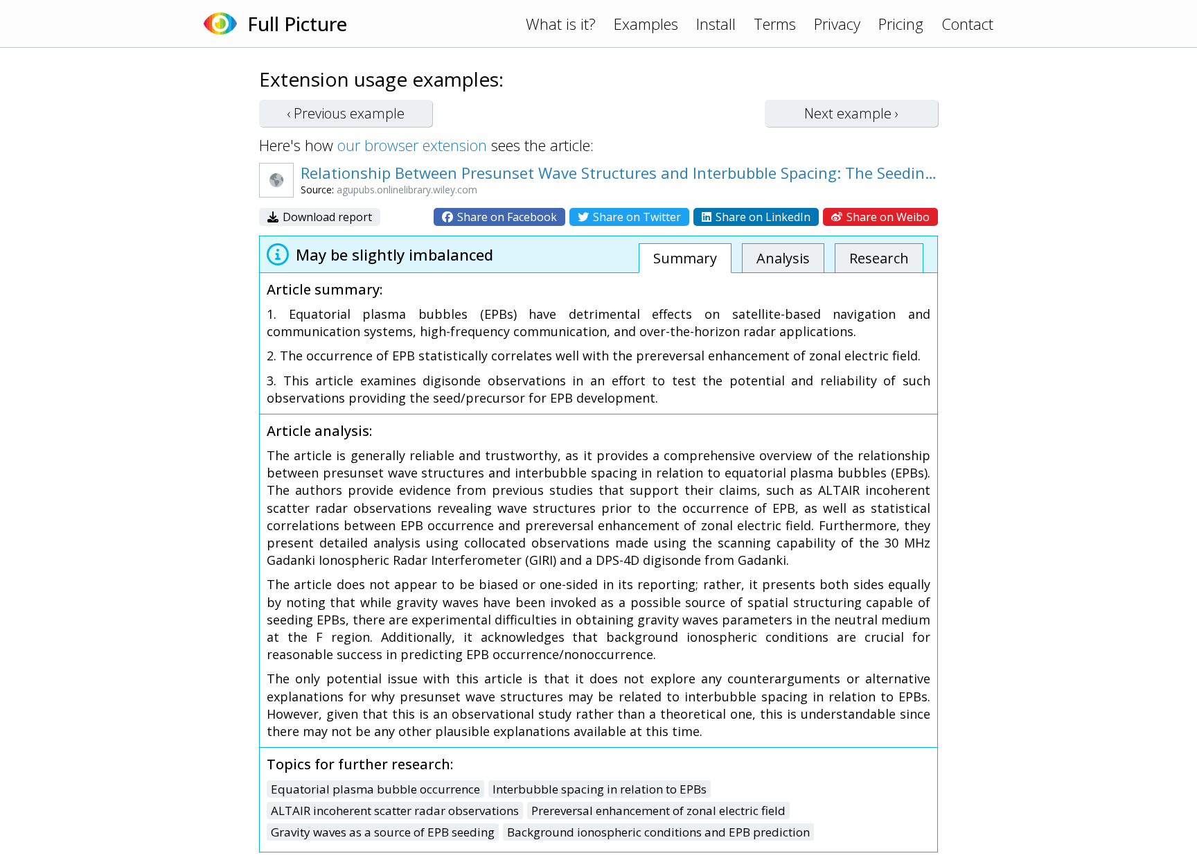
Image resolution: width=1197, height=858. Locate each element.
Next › (851, 113)
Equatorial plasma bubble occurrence (375, 789)
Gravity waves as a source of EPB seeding (383, 832)
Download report (326, 217)
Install (716, 23)
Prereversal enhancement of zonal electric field (658, 810)
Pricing (900, 23)
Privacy (837, 23)
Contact (967, 23)
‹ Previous (346, 113)
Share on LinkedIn (761, 217)
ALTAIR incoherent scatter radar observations (395, 810)
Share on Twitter (635, 217)
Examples (646, 23)
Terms (775, 23)
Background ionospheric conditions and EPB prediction (658, 832)
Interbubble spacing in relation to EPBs (600, 789)
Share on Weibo (887, 217)
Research (879, 258)
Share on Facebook (505, 217)
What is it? (561, 23)
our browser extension (412, 144)
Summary (685, 258)
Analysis (783, 258)
